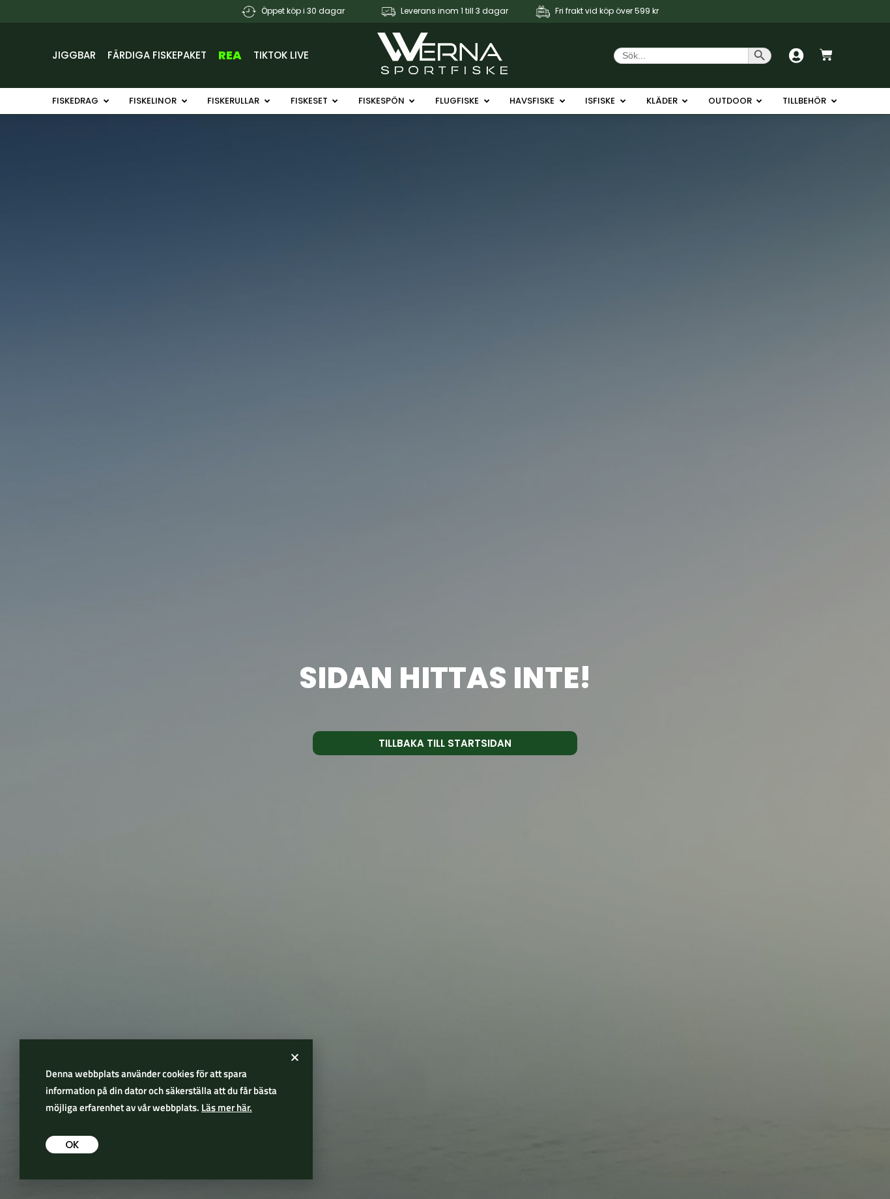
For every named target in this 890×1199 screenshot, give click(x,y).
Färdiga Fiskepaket (157, 55)
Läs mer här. (226, 1107)
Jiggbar (74, 55)
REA (230, 55)
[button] (295, 1057)
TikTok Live (281, 55)
